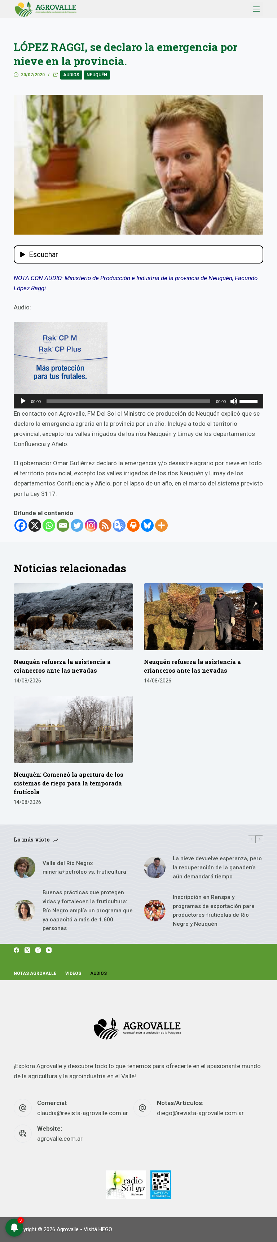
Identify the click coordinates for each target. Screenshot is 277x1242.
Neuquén (97, 74)
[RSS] (105, 525)
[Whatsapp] (49, 525)
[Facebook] (20, 525)
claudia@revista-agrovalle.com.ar (82, 1113)
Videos (73, 973)
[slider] (249, 400)
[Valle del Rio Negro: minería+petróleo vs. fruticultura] (24, 867)
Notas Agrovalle (35, 973)
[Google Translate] (119, 525)
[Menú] (256, 9)
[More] (161, 525)
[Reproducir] (23, 401)
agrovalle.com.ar (60, 1138)
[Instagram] (91, 525)
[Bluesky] (147, 525)
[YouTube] (49, 950)
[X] (34, 525)
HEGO (105, 1229)
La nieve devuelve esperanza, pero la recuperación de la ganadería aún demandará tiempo (217, 867)
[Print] (133, 525)
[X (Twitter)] (27, 950)
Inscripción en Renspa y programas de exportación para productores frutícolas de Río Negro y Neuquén (214, 910)
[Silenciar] (233, 401)
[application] (138, 401)
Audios (71, 74)
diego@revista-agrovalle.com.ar (200, 1113)
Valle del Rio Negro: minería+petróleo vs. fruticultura (84, 867)
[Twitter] (77, 525)
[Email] (63, 525)
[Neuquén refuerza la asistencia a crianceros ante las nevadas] (73, 616)
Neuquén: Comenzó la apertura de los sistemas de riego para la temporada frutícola (68, 783)
